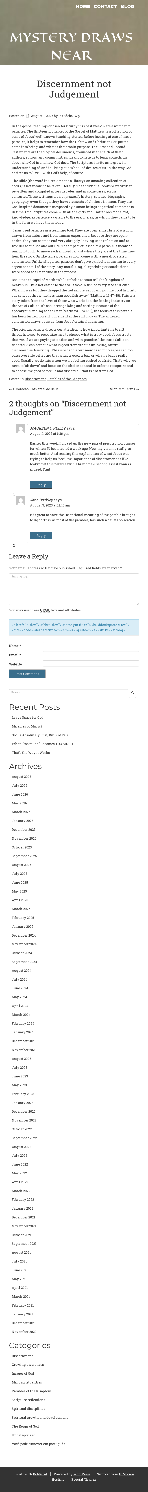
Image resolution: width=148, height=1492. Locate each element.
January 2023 (22, 1103)
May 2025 (19, 891)
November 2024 (24, 944)
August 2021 (21, 1252)
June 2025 (20, 882)
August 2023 (21, 1058)
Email (15, 655)
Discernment (35, 379)
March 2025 (21, 909)
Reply (41, 485)
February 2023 (23, 1094)
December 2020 (24, 1323)
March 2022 (21, 1191)
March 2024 (21, 1014)
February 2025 (23, 917)
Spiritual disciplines (28, 1408)
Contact (105, 6)
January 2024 (23, 1032)
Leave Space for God (27, 717)
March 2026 (21, 812)
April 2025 (20, 900)
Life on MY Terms (122, 389)
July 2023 (19, 1067)
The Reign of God (25, 1426)
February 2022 (23, 1199)
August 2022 (21, 1147)
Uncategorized (23, 1435)
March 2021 (21, 1296)
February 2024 (23, 1023)
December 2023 (24, 1041)
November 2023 (24, 1050)
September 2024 (24, 962)
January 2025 (22, 926)
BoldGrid (40, 1474)
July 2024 (19, 979)
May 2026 (19, 803)
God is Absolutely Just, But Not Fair (40, 735)
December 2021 (23, 1217)
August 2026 (21, 776)
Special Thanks (83, 1479)
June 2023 (20, 1076)
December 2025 (24, 829)
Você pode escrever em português (38, 1444)
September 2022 (24, 1138)
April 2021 (20, 1287)
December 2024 (24, 935)
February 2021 (23, 1305)
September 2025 (24, 856)
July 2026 (19, 785)
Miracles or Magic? (27, 726)
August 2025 (21, 865)
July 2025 (19, 873)
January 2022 (22, 1208)
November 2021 (24, 1226)
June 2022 (20, 1164)
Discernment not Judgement (74, 88)
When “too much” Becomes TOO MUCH (42, 744)
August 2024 (21, 970)
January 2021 (22, 1314)
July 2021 (19, 1261)
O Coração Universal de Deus (33, 389)
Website (15, 664)
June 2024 (20, 988)
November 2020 (24, 1331)
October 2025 (22, 847)
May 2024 (19, 997)
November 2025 (24, 838)
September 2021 (24, 1243)
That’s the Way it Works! (31, 752)
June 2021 (20, 1270)
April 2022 (20, 1182)
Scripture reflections (28, 1400)
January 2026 (22, 820)
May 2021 (19, 1279)
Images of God (23, 1373)
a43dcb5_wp (70, 116)
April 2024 (20, 1006)
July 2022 (19, 1155)
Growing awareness (28, 1364)
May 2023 (19, 1085)
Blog (127, 6)
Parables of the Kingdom (67, 379)
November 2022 (24, 1120)
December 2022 (24, 1111)
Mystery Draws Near (71, 46)
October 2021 (21, 1235)
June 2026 (20, 794)
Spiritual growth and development (40, 1417)
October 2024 (22, 953)
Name (15, 646)
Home (83, 6)
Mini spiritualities (27, 1382)
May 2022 (19, 1173)
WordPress (81, 1474)
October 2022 (22, 1129)
